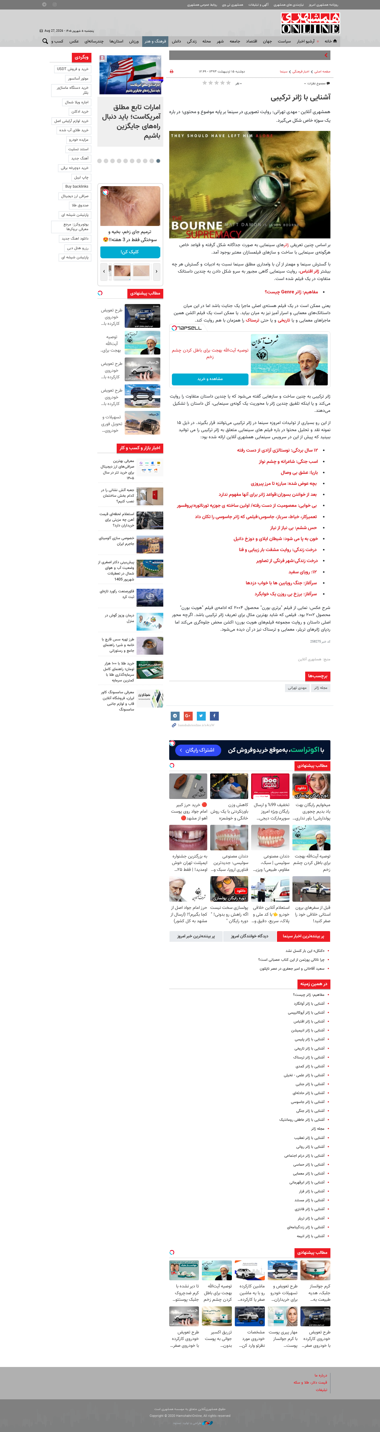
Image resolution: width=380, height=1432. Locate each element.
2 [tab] (152, 161)
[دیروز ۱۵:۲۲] (150, 568)
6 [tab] (125, 161)
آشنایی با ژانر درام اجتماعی (304, 1156)
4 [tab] (138, 161)
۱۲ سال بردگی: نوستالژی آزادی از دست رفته (277, 450)
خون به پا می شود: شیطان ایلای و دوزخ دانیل (276, 539)
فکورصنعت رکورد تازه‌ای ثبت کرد (117, 594)
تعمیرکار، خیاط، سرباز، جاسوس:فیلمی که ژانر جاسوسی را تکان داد (256, 517)
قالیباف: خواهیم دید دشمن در (300, 55)
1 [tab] (158, 161)
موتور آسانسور (78, 79)
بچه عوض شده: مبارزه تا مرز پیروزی (284, 484)
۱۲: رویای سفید (303, 572)
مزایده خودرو (78, 140)
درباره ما (321, 1376)
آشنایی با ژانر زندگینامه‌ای (305, 1227)
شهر (220, 41)
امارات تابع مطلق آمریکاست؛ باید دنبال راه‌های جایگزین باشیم (131, 122)
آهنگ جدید (79, 159)
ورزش (134, 41)
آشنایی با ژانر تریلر (311, 1218)
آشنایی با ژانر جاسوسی (307, 1102)
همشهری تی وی (232, 4)
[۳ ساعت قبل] (130, 75)
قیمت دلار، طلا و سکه (310, 1383)
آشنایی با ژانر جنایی (310, 1084)
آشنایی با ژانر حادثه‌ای (308, 1093)
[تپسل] (174, 328)
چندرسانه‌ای (94, 41)
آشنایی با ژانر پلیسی (309, 1039)
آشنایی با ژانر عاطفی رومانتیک (301, 1120)
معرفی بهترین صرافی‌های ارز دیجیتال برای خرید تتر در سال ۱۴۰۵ (117, 469)
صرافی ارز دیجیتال (74, 196)
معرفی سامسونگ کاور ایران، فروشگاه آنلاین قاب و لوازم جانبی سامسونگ (117, 701)
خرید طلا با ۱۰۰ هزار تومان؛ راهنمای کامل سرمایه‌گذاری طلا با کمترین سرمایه (118, 672)
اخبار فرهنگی (300, 71)
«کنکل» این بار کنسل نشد (305, 951)
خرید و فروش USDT (72, 69)
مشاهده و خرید (210, 379)
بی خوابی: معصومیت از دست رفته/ (283, 505)
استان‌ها (116, 41)
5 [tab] (132, 161)
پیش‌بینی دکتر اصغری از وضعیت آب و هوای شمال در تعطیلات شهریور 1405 (116, 571)
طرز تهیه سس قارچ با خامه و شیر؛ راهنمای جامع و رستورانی (118, 645)
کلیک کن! (130, 252)
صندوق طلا (80, 205)
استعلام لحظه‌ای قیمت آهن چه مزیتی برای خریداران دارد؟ (116, 520)
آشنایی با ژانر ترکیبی (300, 98)
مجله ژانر (320, 688)
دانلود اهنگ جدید (75, 239)
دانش (176, 41)
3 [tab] (145, 161)
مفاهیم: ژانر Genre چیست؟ (291, 292)
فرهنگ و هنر (155, 41)
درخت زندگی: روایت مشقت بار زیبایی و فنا (278, 550)
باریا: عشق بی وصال (299, 473)
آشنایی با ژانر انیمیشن (307, 1031)
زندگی (192, 41)
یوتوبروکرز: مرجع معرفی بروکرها (76, 226)
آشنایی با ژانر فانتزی (309, 1209)
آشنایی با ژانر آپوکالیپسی (306, 1013)
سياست (284, 41)
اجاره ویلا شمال (76, 102)
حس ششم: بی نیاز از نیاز (293, 528)
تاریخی (284, 320)
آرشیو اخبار (305, 41)
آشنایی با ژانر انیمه (310, 1236)
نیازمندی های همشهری (289, 4)
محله (206, 41)
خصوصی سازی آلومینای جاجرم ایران (116, 541)
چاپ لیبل (81, 178)
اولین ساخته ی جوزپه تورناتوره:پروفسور (213, 505)
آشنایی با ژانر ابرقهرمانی (306, 1183)
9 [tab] (106, 161)
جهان (267, 41)
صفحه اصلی (322, 71)
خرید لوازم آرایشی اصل (71, 121)
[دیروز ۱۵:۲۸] (150, 520)
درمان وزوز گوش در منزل (119, 618)
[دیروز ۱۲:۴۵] (150, 598)
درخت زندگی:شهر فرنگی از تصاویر (287, 561)
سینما (283, 71)
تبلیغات (321, 1390)
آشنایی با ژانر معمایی (308, 1174)
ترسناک (252, 320)
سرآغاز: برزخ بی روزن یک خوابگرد (286, 594)
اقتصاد (251, 41)
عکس (74, 41)
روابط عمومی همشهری (202, 4)
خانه (328, 41)
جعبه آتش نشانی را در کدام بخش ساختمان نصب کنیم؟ (117, 495)
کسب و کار (54, 41)
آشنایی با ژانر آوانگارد (309, 1004)
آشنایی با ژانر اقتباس (309, 1022)
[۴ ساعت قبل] (150, 467)
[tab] (303, 936)
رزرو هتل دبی (77, 248)
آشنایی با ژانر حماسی (308, 1165)
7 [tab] (119, 161)
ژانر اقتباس (309, 271)
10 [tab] (99, 161)
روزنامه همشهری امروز (323, 4)
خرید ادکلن (80, 112)
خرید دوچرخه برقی (74, 168)
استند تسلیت (78, 149)
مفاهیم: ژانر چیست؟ (308, 995)
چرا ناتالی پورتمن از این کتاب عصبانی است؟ (291, 960)
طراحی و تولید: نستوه (187, 1423)
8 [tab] (112, 161)
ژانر (287, 245)
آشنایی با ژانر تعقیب (309, 1138)
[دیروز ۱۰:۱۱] (150, 622)
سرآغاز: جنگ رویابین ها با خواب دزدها (281, 583)
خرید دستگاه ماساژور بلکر (72, 90)
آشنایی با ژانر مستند (309, 1200)
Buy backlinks (76, 187)
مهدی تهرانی (297, 688)
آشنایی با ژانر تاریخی (309, 1049)
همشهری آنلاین (307, 23)
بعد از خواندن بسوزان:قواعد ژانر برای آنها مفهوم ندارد (268, 495)
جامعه (235, 41)
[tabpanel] (130, 100)
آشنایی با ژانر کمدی (310, 1066)
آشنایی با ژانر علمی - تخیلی (304, 1075)
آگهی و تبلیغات (258, 4)
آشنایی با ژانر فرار (311, 1191)
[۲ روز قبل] (150, 646)
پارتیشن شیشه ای (74, 215)
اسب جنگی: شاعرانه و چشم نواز (288, 462)
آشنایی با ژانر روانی (310, 1147)
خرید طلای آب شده (73, 130)
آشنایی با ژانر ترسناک (308, 1058)
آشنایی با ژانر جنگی (310, 1111)
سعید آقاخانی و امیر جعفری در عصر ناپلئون (292, 969)
